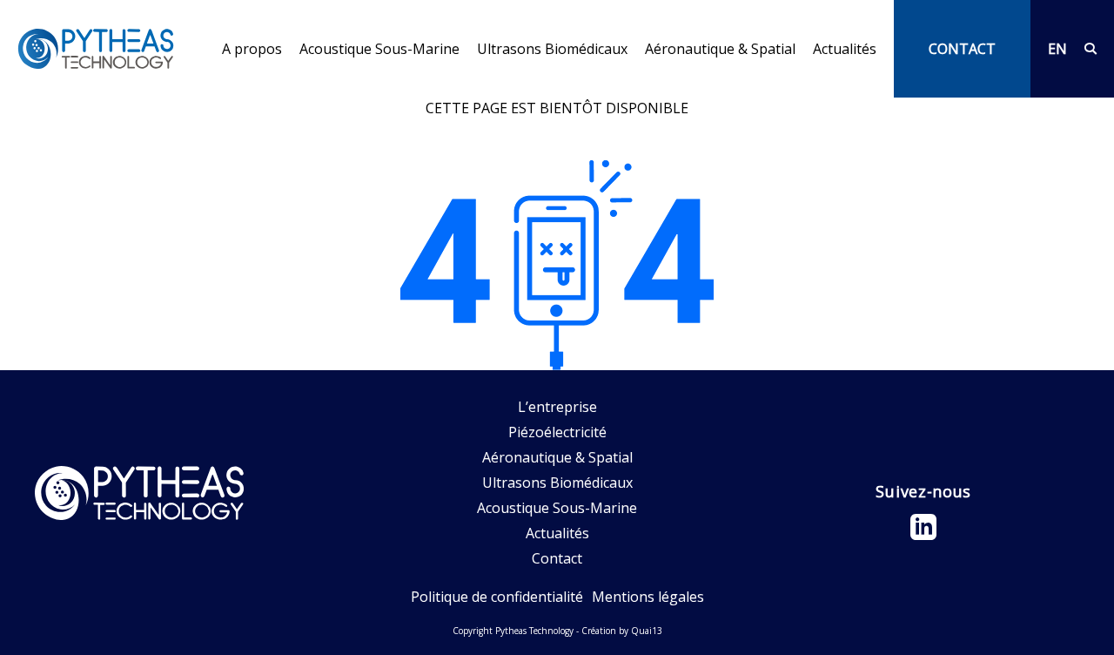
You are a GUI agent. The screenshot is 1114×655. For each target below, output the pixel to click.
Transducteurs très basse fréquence (418, 87)
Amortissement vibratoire (729, 87)
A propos (252, 49)
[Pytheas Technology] (95, 49)
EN (1057, 48)
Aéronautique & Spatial (720, 49)
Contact (557, 558)
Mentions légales (648, 596)
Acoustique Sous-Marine (379, 49)
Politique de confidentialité (497, 596)
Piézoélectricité (557, 432)
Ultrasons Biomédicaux (552, 48)
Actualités (844, 48)
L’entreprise (261, 87)
